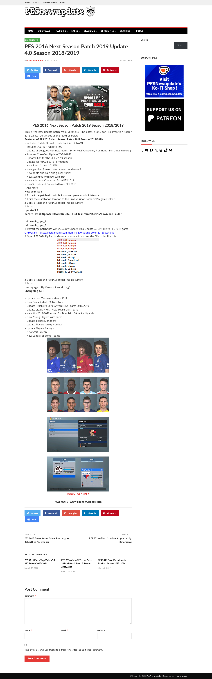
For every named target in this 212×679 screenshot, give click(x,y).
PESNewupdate (154, 675)
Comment (30, 596)
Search (144, 39)
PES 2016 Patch (32, 40)
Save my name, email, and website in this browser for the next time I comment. (64, 650)
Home (27, 3)
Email (64, 630)
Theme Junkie (181, 675)
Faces (74, 30)
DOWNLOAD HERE (78, 494)
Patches (61, 30)
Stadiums (89, 30)
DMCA (62, 3)
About (36, 3)
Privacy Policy (50, 3)
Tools (139, 30)
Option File (107, 30)
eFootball (44, 30)
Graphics (125, 30)
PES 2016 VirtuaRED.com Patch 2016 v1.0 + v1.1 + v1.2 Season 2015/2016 (76, 563)
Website (101, 630)
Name (28, 630)
